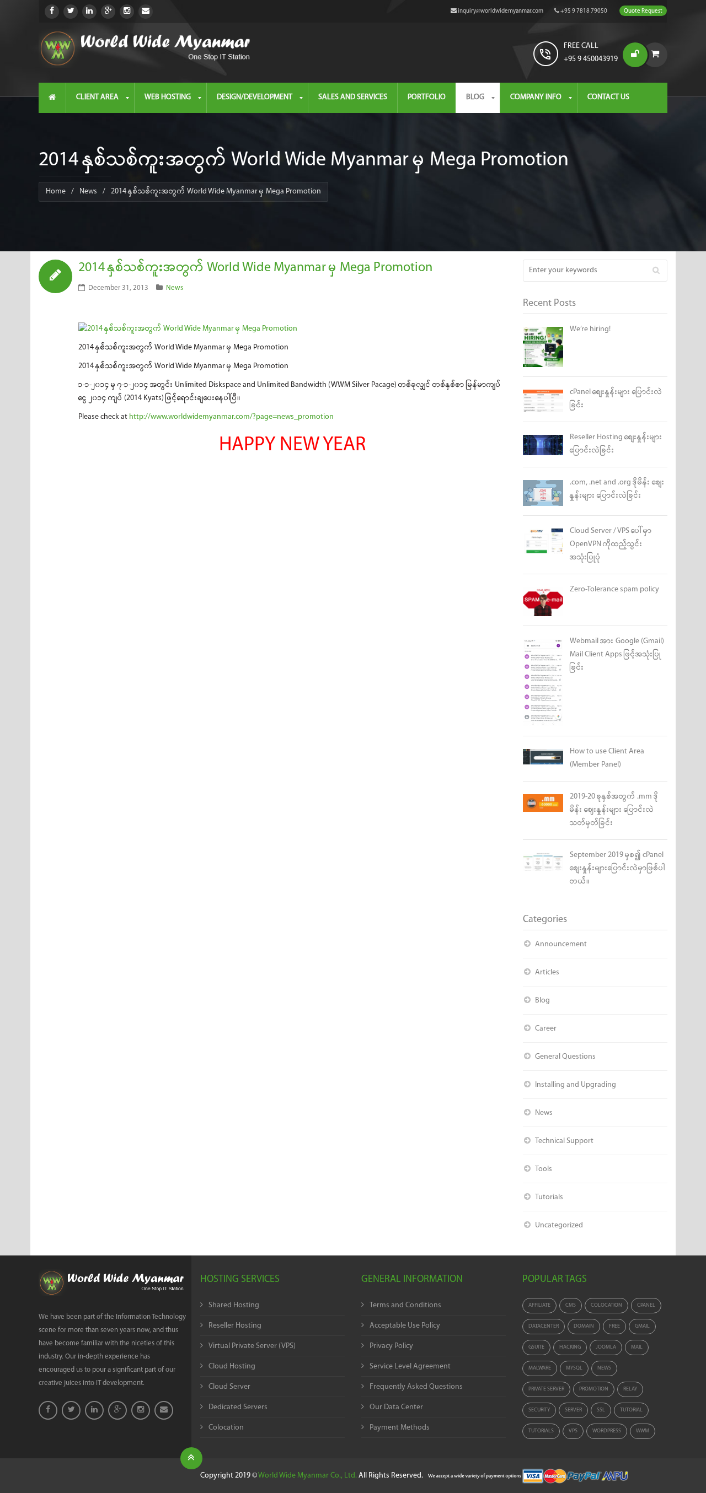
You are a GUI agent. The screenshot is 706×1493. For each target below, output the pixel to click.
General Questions (565, 1057)
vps (573, 1431)
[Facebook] (52, 11)
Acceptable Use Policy (405, 1326)
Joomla (606, 1347)
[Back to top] (191, 1458)
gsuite (536, 1347)
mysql (574, 1368)
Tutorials (549, 1197)
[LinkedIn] (89, 11)
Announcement (561, 944)
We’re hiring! (590, 329)
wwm (642, 1431)
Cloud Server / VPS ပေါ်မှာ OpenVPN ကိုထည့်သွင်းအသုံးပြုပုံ (611, 544)
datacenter (543, 1326)
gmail (642, 1326)
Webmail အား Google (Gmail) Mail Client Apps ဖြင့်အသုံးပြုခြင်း (617, 654)
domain (584, 1326)
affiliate (539, 1305)
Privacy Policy (391, 1346)
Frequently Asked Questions (416, 1387)
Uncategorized (559, 1225)
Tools (543, 1169)
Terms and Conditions (405, 1305)
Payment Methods (400, 1428)
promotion (593, 1389)
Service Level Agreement (410, 1366)
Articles (547, 972)
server (573, 1410)
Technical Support (564, 1141)
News (88, 191)
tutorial (631, 1410)
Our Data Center (396, 1407)
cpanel (646, 1305)
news (604, 1368)
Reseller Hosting (234, 1326)
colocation (606, 1305)
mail (637, 1347)
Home (56, 191)
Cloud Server (229, 1387)
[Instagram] (127, 11)
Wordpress (606, 1431)
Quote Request (643, 11)
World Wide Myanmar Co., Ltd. (307, 1476)
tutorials (541, 1431)
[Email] (145, 11)
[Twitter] (70, 11)
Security (539, 1410)
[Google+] (108, 11)
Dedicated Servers (238, 1407)
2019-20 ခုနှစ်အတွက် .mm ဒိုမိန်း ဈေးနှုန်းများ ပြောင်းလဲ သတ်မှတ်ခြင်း (614, 810)
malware (539, 1368)
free (614, 1326)
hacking (570, 1347)
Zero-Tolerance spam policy (614, 589)
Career (546, 1029)
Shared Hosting (233, 1305)
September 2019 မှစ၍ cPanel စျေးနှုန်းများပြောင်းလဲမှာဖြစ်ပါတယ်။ (617, 868)
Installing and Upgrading (575, 1085)
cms (570, 1305)
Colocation (226, 1428)
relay (630, 1389)
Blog (542, 1000)
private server (546, 1389)
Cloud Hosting (231, 1366)
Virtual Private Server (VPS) (252, 1346)
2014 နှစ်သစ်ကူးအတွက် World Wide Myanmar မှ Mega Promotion (255, 267)
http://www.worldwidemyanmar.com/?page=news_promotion (231, 417)
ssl (601, 1410)
